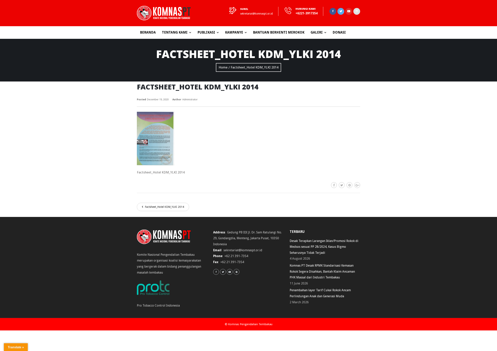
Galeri (317, 32)
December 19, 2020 (158, 99)
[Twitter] (342, 185)
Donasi (339, 32)
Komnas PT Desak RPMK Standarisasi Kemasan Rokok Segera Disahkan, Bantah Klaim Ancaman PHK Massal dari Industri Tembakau (322, 271)
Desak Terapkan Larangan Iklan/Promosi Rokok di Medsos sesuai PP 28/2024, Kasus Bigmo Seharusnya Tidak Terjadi (324, 247)
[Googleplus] (357, 185)
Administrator (190, 99)
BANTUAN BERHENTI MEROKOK (278, 32)
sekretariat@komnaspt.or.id (256, 13)
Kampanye (234, 32)
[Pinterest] (349, 185)
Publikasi (206, 32)
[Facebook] (334, 185)
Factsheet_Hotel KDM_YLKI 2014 (164, 206)
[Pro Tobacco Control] (155, 289)
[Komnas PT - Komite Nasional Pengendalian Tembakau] (164, 13)
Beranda (148, 32)
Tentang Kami (175, 32)
